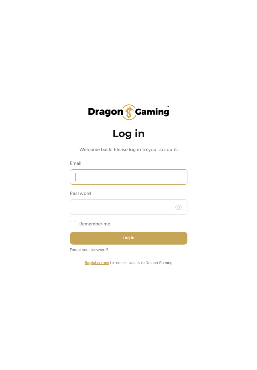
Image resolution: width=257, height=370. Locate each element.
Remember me (94, 224)
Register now (97, 263)
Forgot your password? (89, 250)
